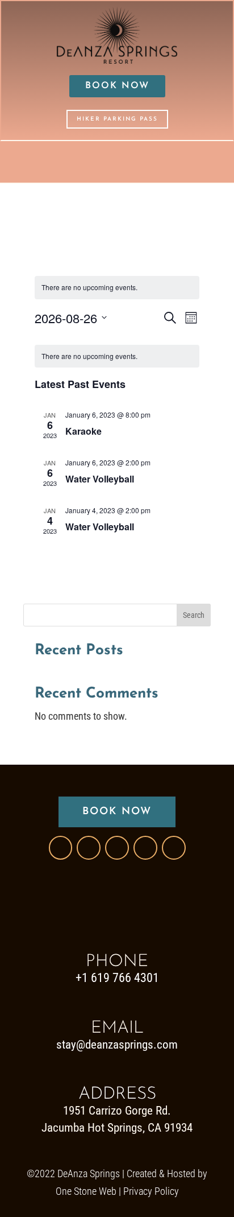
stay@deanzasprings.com (117, 1044)
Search (193, 615)
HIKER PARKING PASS (117, 119)
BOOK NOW (117, 85)
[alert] (117, 287)
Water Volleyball (99, 478)
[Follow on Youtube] (174, 848)
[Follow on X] (89, 848)
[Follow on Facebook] (60, 848)
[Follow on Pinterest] (145, 848)
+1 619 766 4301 (117, 978)
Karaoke (83, 431)
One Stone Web (86, 1191)
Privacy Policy (151, 1191)
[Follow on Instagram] (117, 848)
